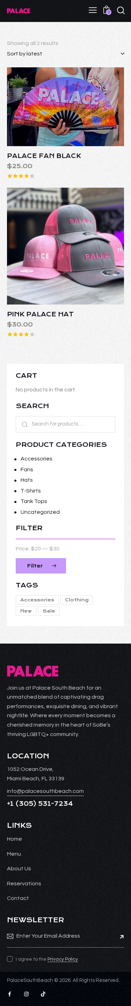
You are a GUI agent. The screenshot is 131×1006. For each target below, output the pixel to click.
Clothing (77, 599)
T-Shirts (31, 491)
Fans (27, 469)
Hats (27, 480)
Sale (49, 611)
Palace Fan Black (44, 155)
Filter (35, 566)
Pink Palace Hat (40, 314)
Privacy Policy (63, 959)
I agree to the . (47, 959)
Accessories (36, 458)
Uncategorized (40, 512)
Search (22, 424)
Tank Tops (34, 501)
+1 (11, 803)
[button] (46, 107)
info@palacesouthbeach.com (45, 791)
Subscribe (119, 936)
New (26, 611)
